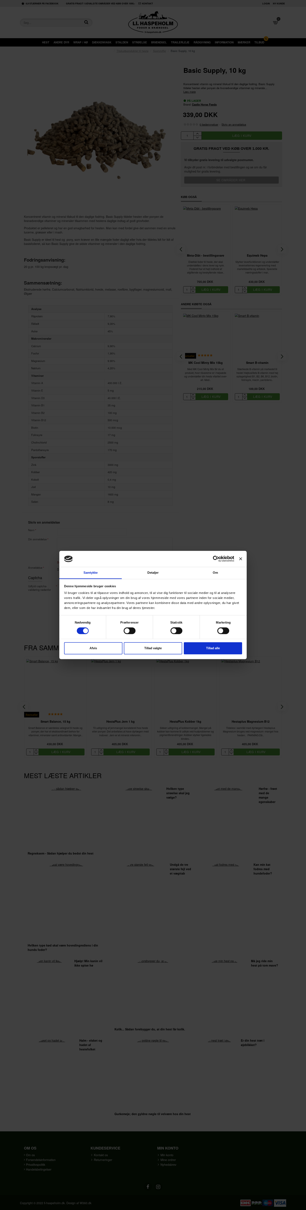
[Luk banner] (240, 558)
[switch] (130, 631)
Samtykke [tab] (90, 572)
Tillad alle (213, 648)
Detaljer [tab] (153, 572)
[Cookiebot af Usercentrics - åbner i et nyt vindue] (216, 559)
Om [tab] (215, 572)
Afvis (93, 648)
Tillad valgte (153, 648)
